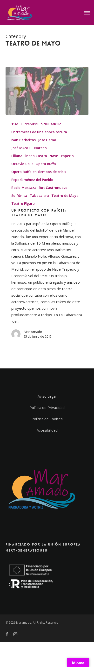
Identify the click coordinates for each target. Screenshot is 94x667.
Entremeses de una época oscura (39, 132)
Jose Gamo (47, 140)
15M (14, 124)
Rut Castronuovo (53, 187)
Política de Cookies (47, 418)
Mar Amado (33, 331)
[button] (87, 12)
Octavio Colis (22, 163)
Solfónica (19, 195)
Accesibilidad (47, 430)
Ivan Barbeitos (23, 140)
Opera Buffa (46, 163)
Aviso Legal (47, 396)
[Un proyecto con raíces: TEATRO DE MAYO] (47, 91)
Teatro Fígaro (23, 203)
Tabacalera (39, 195)
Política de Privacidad (47, 407)
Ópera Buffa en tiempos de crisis (38, 171)
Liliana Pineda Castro (29, 155)
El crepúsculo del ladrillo (41, 124)
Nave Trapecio (61, 155)
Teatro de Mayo (65, 195)
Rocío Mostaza (23, 187)
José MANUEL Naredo (29, 148)
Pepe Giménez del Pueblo (32, 179)
